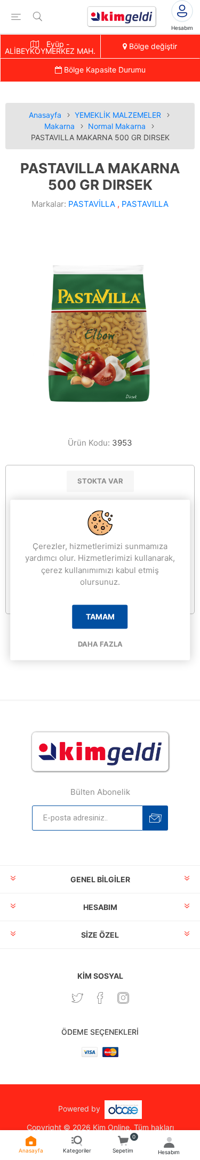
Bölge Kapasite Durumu (104, 69)
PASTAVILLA (145, 204)
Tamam (100, 616)
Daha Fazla (100, 644)
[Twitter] (77, 997)
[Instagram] (123, 997)
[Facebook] (100, 997)
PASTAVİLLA (91, 204)
